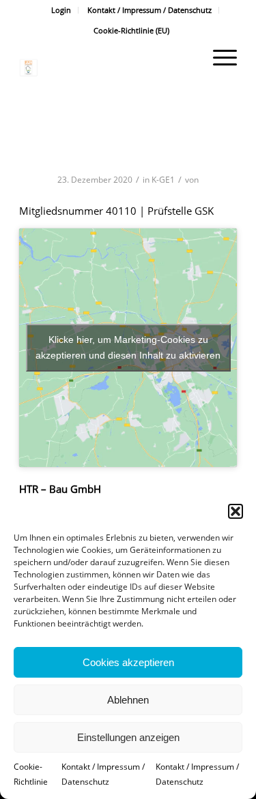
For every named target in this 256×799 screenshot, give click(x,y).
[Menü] (218, 57)
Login (61, 10)
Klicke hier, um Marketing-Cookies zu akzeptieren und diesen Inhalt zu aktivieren (128, 347)
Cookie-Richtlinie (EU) (131, 30)
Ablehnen (128, 700)
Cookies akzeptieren (128, 662)
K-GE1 (163, 179)
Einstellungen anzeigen (128, 737)
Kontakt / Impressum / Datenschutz (149, 10)
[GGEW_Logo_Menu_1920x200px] (106, 67)
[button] (235, 511)
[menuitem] (61, 10)
